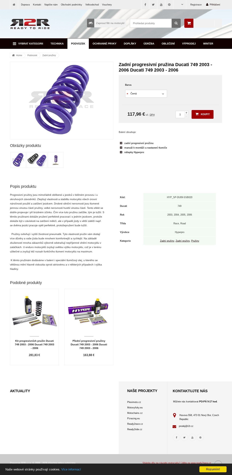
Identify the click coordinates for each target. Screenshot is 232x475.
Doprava (25, 4)
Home (19, 55)
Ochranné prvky (104, 43)
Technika (57, 43)
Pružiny (195, 240)
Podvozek (78, 43)
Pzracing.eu (133, 418)
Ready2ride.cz (134, 429)
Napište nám (51, 4)
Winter (208, 43)
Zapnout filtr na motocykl (110, 23)
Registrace (196, 4)
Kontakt (37, 4)
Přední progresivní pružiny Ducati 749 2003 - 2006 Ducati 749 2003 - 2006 (89, 344)
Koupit (205, 114)
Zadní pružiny (49, 55)
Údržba (149, 43)
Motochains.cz (135, 413)
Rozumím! (213, 469)
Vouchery (107, 4)
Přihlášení (215, 4)
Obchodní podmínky (71, 4)
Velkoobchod (92, 4)
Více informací (71, 469)
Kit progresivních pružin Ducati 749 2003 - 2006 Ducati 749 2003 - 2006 (34, 344)
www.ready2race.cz (201, 463)
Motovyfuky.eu (135, 407)
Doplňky (130, 43)
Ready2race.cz (135, 424)
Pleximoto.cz (134, 402)
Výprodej (189, 43)
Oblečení (168, 43)
